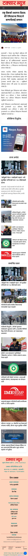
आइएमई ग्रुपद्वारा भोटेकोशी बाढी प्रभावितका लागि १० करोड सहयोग (19, 255)
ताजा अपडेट (14, 157)
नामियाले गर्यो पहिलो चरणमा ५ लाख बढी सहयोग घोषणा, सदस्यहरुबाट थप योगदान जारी (19, 243)
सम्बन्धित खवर (14, 263)
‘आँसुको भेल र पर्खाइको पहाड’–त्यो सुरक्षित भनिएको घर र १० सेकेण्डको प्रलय (13, 180)
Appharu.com (21, 555)
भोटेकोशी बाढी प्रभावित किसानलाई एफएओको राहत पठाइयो (19, 203)
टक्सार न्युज (7, 48)
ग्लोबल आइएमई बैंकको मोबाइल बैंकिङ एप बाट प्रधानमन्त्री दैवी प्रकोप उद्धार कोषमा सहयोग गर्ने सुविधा (13, 447)
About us (4, 548)
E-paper (25, 548)
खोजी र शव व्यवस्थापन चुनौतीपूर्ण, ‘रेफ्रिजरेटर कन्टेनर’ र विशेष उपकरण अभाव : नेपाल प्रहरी (18, 230)
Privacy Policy (10, 548)
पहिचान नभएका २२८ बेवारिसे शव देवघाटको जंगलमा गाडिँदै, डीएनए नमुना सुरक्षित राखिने (14, 424)
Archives (18, 548)
